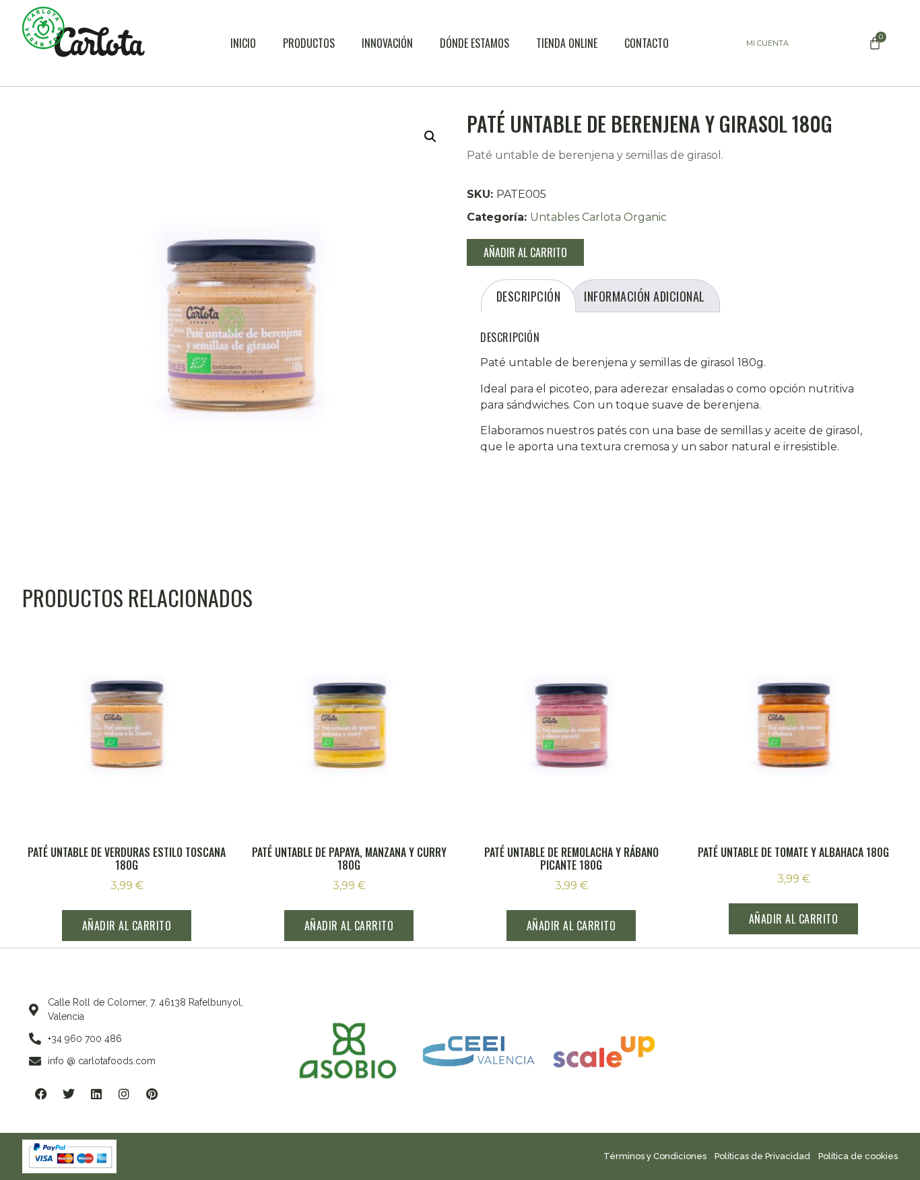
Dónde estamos (474, 43)
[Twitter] (69, 1094)
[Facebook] (41, 1094)
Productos (309, 43)
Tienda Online (566, 43)
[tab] (528, 295)
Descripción (528, 296)
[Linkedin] (96, 1094)
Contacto (646, 43)
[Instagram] (124, 1094)
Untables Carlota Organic (598, 217)
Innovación (387, 43)
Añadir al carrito (525, 252)
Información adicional (644, 296)
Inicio (243, 43)
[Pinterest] (151, 1094)
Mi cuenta (767, 43)
